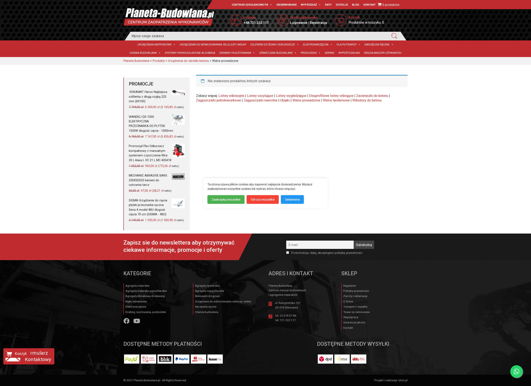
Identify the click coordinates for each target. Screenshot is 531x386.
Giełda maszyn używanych (382, 52)
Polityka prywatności (356, 290)
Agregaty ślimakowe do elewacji (145, 296)
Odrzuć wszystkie (263, 199)
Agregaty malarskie (137, 285)
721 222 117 (288, 320)
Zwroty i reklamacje (355, 296)
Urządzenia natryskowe (155, 44)
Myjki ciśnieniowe (136, 301)
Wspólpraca (350, 317)
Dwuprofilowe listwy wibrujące (331, 96)
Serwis (329, 52)
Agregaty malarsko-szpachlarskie (146, 290)
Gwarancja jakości (354, 322)
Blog (355, 4)
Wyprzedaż (309, 4)
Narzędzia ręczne (377, 44)
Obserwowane (286, 4)
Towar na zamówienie (356, 312)
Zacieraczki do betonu (372, 96)
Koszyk (21, 354)
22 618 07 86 (288, 315)
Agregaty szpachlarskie (209, 290)
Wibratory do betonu (367, 100)
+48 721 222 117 (256, 23)
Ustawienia (292, 199)
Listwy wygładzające (291, 96)
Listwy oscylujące (260, 96)
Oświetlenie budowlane (276, 52)
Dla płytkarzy (347, 44)
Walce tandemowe (336, 100)
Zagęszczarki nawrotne (261, 100)
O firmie (348, 301)
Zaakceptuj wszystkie (226, 199)
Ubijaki (285, 100)
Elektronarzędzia (316, 44)
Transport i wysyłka (355, 306)
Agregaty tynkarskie (207, 285)
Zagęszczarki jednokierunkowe (218, 100)
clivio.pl (403, 380)
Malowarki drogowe (207, 296)
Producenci (309, 52)
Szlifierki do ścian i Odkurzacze (272, 44)
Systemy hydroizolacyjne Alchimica (190, 52)
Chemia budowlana (143, 52)
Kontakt (369, 4)
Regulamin (349, 285)
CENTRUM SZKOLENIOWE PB (250, 4)
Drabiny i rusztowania (235, 52)
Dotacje (342, 4)
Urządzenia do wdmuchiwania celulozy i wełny (213, 44)
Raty (328, 4)
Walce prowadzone (306, 100)
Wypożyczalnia (349, 52)
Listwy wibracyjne (231, 96)
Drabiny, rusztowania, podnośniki (145, 312)
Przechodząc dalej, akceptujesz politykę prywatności (326, 253)
